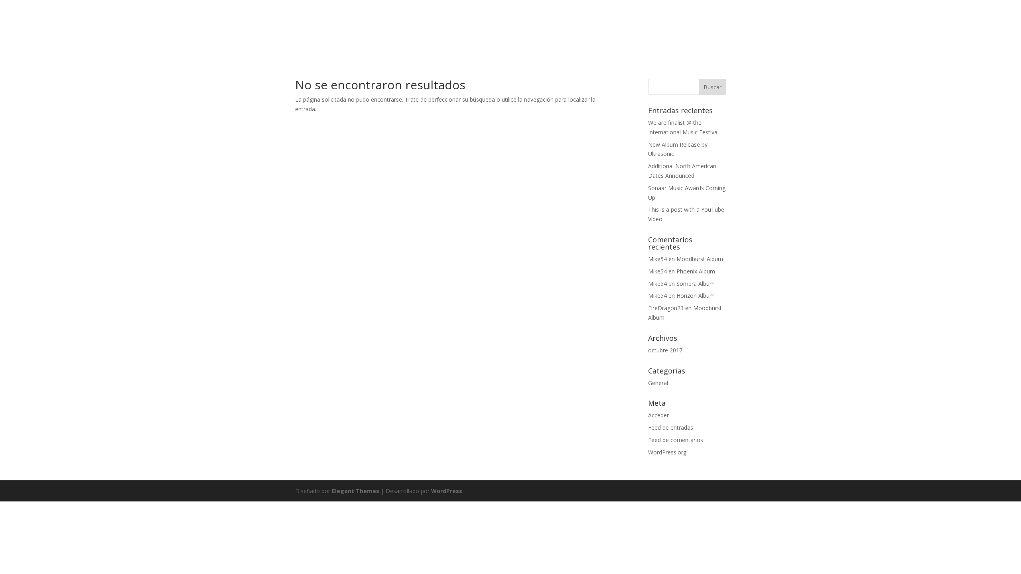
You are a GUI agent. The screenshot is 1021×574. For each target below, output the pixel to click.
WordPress (446, 491)
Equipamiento (659, 28)
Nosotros (608, 28)
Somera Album (695, 283)
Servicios (535, 28)
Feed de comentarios (675, 440)
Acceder (658, 415)
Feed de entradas (670, 427)
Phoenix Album (695, 271)
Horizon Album (695, 295)
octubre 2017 (665, 350)
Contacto (709, 28)
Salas (571, 28)
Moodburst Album (699, 259)
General (658, 383)
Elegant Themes (355, 491)
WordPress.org (667, 452)
